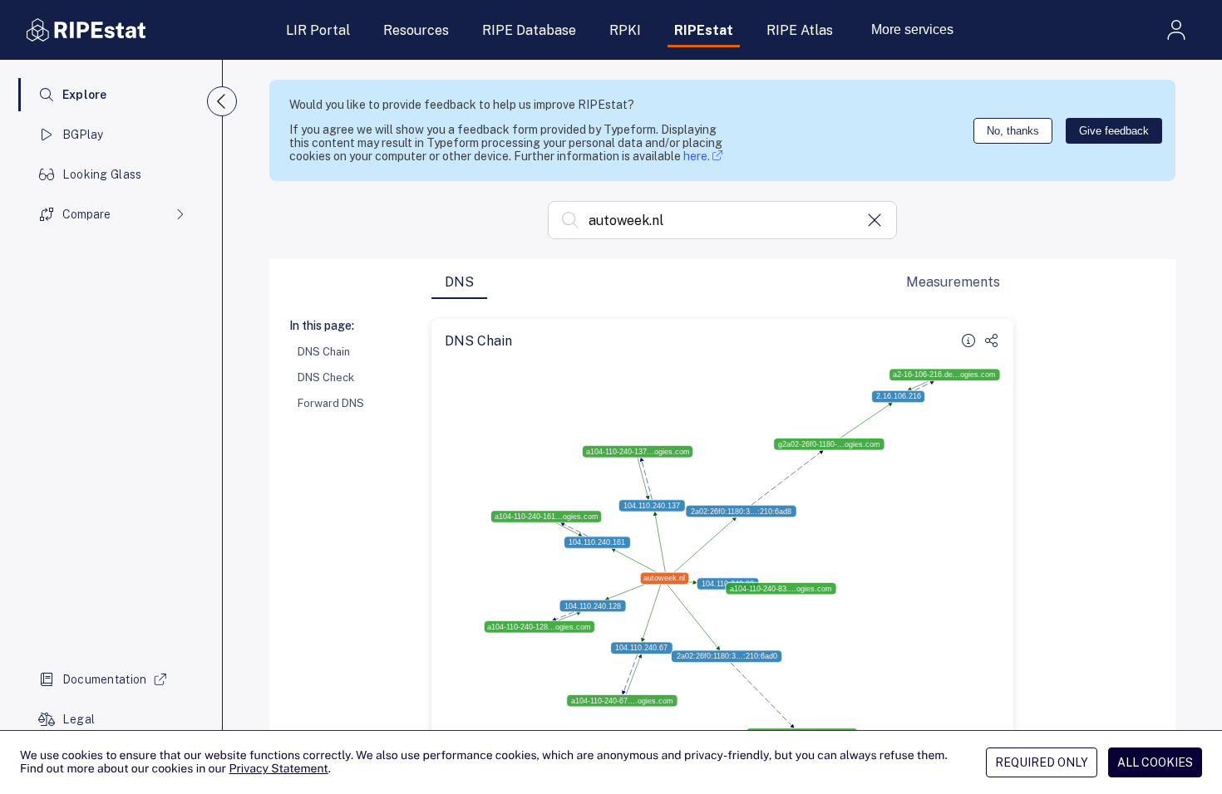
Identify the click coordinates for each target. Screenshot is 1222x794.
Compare (86, 214)
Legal (78, 719)
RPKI (625, 30)
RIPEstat (703, 30)
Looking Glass (102, 174)
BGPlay (83, 134)
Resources (416, 30)
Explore (84, 94)
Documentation (104, 679)
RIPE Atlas (799, 30)
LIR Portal (318, 30)
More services (912, 29)
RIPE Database (529, 30)
